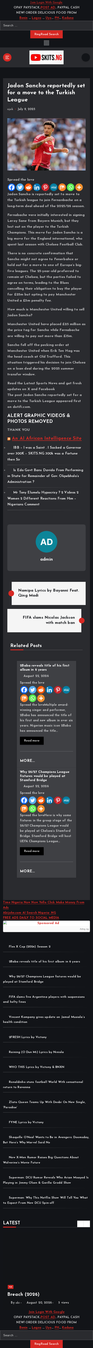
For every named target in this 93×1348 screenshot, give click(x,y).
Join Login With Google (46, 2)
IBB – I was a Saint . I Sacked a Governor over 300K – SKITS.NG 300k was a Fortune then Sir (44, 453)
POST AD (48, 7)
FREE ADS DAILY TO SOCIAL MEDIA (31, 918)
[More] (79, 187)
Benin (23, 18)
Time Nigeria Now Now (21, 902)
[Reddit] (28, 187)
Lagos (36, 18)
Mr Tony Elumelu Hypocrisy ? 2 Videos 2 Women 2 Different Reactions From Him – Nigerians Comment (43, 498)
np (10, 1287)
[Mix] (62, 187)
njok (10, 109)
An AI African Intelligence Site (47, 438)
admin (46, 559)
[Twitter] (20, 187)
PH (57, 18)
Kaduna (68, 18)
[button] (80, 1224)
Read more (32, 740)
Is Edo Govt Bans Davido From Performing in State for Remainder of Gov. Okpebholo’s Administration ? (45, 476)
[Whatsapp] (70, 187)
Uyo (48, 18)
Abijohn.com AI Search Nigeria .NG (29, 913)
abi (18, 1302)
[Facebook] (11, 187)
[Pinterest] (45, 187)
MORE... (28, 761)
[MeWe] (54, 187)
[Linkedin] (37, 187)
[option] (46, 1271)
